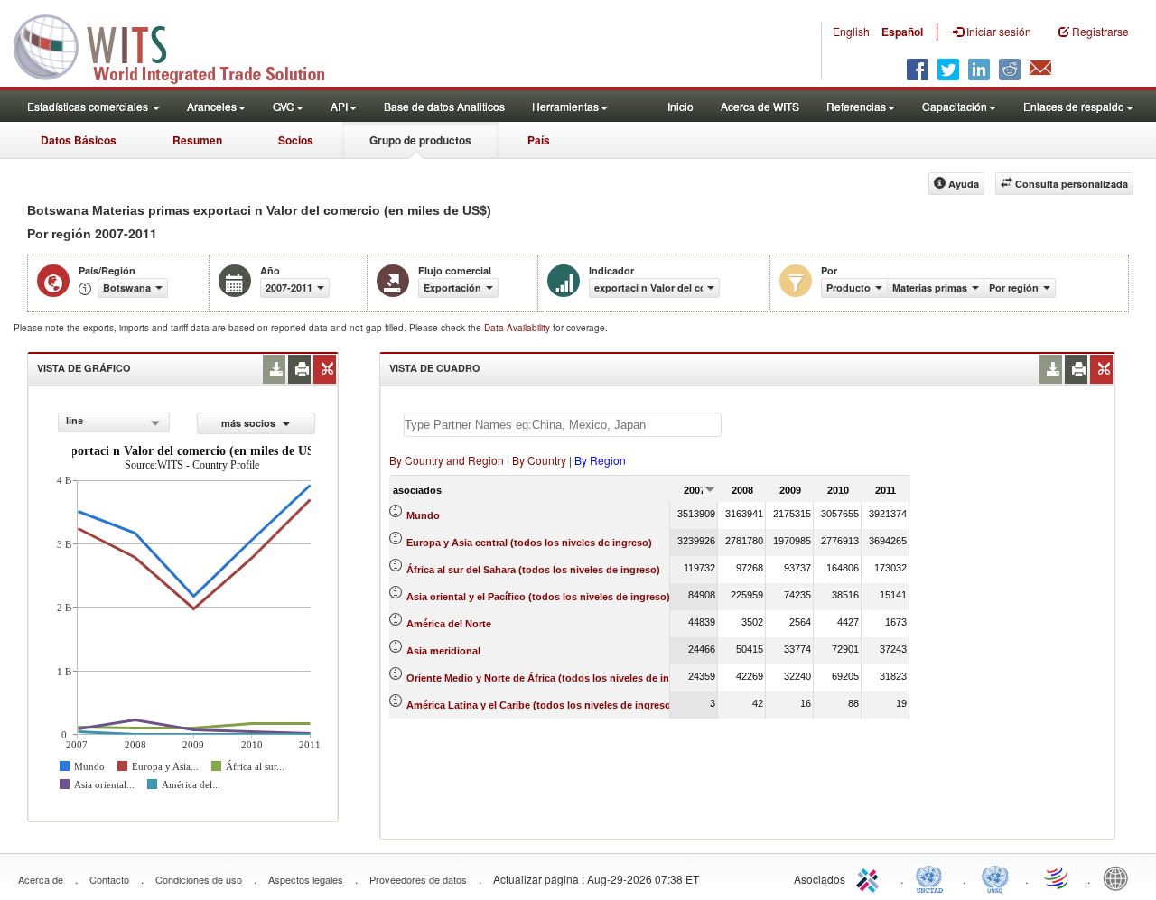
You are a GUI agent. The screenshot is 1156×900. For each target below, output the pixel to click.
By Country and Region (446, 460)
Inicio (680, 106)
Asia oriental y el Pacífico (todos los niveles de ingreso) (538, 596)
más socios (249, 423)
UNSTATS (995, 877)
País (538, 140)
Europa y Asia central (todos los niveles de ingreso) (529, 542)
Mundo (423, 515)
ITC (871, 877)
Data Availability (518, 327)
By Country (539, 460)
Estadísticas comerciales (89, 106)
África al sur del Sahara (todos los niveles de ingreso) (533, 569)
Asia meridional (443, 650)
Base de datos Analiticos (444, 106)
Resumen (197, 140)
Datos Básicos (79, 140)
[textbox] (563, 425)
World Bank (1120, 877)
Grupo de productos (420, 140)
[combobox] (114, 422)
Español (902, 31)
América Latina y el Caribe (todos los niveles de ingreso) (540, 705)
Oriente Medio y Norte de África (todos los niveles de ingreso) (553, 678)
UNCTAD (933, 877)
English (851, 31)
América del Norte (448, 623)
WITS (180, 45)
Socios (295, 140)
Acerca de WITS (760, 106)
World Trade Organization (1057, 877)
